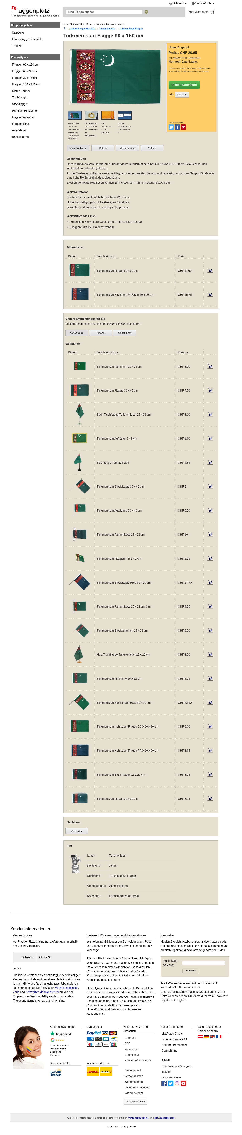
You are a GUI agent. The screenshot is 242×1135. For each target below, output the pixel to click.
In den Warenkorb (184, 85)
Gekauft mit (124, 332)
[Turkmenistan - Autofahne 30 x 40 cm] (79, 520)
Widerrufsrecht (134, 1093)
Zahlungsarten (134, 1081)
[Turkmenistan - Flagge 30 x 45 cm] (79, 400)
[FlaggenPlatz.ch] (35, 12)
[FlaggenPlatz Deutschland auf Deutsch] (206, 1037)
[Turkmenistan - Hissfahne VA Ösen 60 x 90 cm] (79, 304)
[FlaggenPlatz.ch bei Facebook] (164, 1085)
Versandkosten (134, 1076)
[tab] (78, 148)
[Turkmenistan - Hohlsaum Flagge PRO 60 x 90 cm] (79, 760)
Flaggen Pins (20, 123)
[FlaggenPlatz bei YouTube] (183, 1085)
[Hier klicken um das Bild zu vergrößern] (116, 108)
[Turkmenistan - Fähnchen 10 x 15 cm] (79, 376)
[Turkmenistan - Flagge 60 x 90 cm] (79, 280)
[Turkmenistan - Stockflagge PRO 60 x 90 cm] (79, 592)
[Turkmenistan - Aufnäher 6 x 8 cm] (79, 448)
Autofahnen (19, 130)
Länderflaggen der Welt (26, 39)
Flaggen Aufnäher (23, 117)
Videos (152, 148)
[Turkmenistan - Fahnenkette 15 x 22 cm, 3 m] (79, 616)
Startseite (18, 32)
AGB (128, 1043)
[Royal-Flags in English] (212, 1037)
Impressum (131, 1049)
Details (103, 148)
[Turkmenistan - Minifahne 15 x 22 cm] (79, 688)
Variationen (77, 332)
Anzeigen (76, 831)
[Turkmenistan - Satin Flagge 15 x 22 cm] (79, 784)
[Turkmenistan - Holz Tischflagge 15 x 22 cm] (79, 664)
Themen (17, 45)
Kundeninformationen (138, 1060)
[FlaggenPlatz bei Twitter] (170, 1085)
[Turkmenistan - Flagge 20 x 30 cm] (79, 808)
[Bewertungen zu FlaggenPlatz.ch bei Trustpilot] (60, 1035)
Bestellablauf (133, 1070)
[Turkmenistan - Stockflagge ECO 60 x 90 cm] (79, 712)
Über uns (130, 1037)
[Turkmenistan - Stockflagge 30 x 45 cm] (79, 496)
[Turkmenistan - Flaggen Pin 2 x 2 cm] (79, 568)
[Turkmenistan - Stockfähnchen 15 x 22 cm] (79, 640)
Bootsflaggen (20, 136)
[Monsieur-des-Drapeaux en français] (218, 1037)
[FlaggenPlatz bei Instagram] (177, 1085)
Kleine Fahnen (21, 90)
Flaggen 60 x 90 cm (24, 71)
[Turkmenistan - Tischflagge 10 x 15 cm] (79, 472)
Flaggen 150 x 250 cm (26, 84)
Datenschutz (132, 1054)
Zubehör (100, 332)
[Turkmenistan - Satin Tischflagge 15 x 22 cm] (79, 424)
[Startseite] (64, 24)
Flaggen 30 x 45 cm (24, 77)
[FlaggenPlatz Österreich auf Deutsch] (200, 1037)
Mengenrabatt (127, 148)
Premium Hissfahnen (25, 110)
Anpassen (182, 94)
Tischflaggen (20, 97)
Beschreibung (78, 148)
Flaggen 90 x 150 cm (25, 64)
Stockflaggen (20, 104)
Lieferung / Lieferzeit (137, 1087)
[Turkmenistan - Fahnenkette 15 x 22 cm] (79, 544)
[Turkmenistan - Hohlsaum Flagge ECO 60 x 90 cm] (79, 736)
